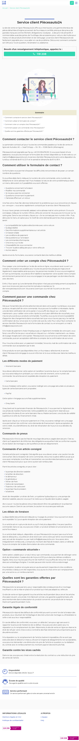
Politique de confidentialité (12, 720)
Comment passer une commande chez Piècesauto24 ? (25, 128)
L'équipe (44, 717)
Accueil (5, 8)
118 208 (41, 54)
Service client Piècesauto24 (20, 8)
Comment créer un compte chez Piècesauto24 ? (22, 124)
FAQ (42, 720)
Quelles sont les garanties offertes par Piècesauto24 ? (24, 131)
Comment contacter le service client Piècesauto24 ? (24, 118)
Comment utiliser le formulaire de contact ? (20, 121)
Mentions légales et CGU (11, 717)
